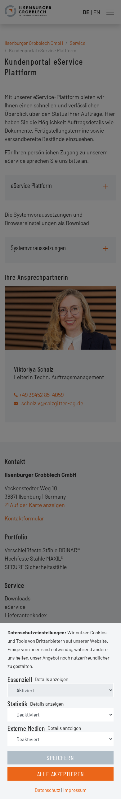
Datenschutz (47, 790)
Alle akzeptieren (60, 774)
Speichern (60, 757)
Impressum (75, 790)
